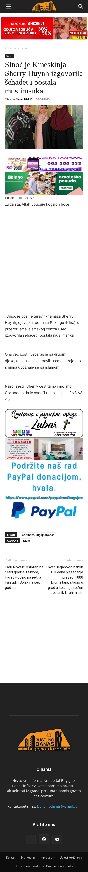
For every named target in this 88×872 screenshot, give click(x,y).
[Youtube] (57, 839)
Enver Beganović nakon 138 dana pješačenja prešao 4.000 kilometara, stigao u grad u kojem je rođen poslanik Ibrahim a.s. (64, 580)
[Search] (81, 6)
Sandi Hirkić (24, 99)
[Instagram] (44, 839)
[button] (8, 6)
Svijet (24, 48)
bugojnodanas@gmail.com (59, 806)
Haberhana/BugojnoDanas (37, 535)
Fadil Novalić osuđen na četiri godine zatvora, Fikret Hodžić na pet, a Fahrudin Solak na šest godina (24, 577)
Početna (10, 48)
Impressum (47, 857)
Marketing (28, 857)
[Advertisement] (44, 258)
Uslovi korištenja (71, 857)
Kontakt (11, 857)
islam (26, 540)
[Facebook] (31, 839)
